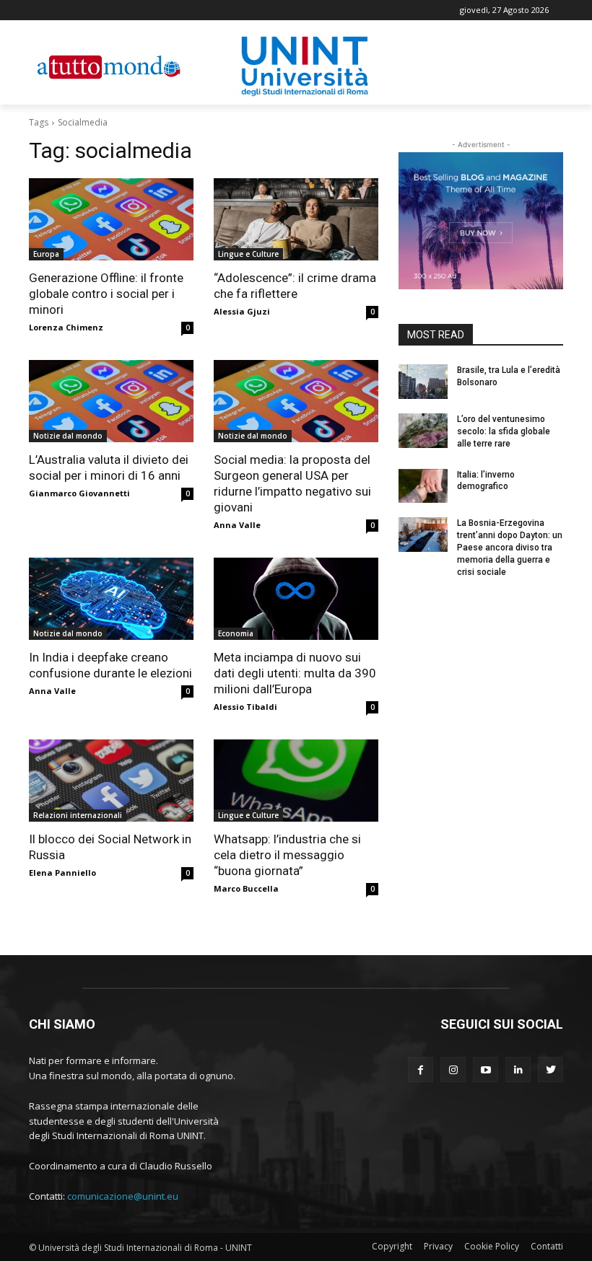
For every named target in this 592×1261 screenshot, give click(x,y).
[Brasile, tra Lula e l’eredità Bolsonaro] (423, 381)
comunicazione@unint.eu (122, 1196)
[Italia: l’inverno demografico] (423, 486)
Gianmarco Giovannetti (79, 493)
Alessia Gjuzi (242, 311)
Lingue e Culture (248, 254)
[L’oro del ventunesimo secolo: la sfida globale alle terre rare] (423, 430)
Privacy (438, 1246)
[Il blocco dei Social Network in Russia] (111, 780)
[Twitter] (550, 1069)
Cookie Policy (491, 1246)
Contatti (547, 1246)
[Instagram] (453, 1069)
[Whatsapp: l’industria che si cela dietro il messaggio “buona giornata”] (296, 780)
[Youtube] (485, 1069)
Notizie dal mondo (68, 436)
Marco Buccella (246, 888)
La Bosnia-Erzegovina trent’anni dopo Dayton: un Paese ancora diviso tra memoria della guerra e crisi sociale (509, 547)
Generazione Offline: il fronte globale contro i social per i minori (106, 294)
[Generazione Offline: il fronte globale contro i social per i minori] (111, 219)
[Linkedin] (518, 1069)
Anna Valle (237, 524)
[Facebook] (420, 1069)
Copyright (392, 1246)
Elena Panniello (62, 872)
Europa (46, 254)
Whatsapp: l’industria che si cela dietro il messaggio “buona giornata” (287, 855)
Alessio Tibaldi (245, 706)
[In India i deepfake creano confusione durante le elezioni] (111, 599)
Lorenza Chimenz (66, 327)
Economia (235, 633)
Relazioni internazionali (77, 815)
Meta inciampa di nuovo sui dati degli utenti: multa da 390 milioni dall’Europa (295, 673)
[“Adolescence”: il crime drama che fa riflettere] (296, 219)
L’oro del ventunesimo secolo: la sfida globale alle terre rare (503, 431)
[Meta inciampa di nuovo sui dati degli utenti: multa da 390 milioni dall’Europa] (296, 599)
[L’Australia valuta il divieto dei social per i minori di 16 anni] (111, 401)
